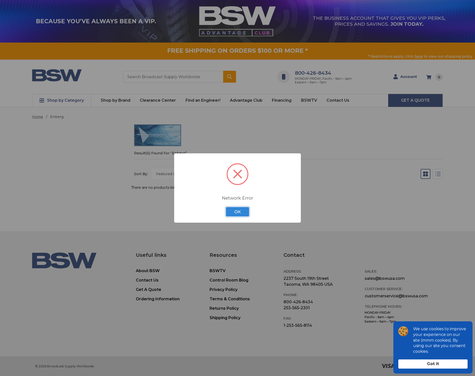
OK (237, 211)
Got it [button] (433, 363)
